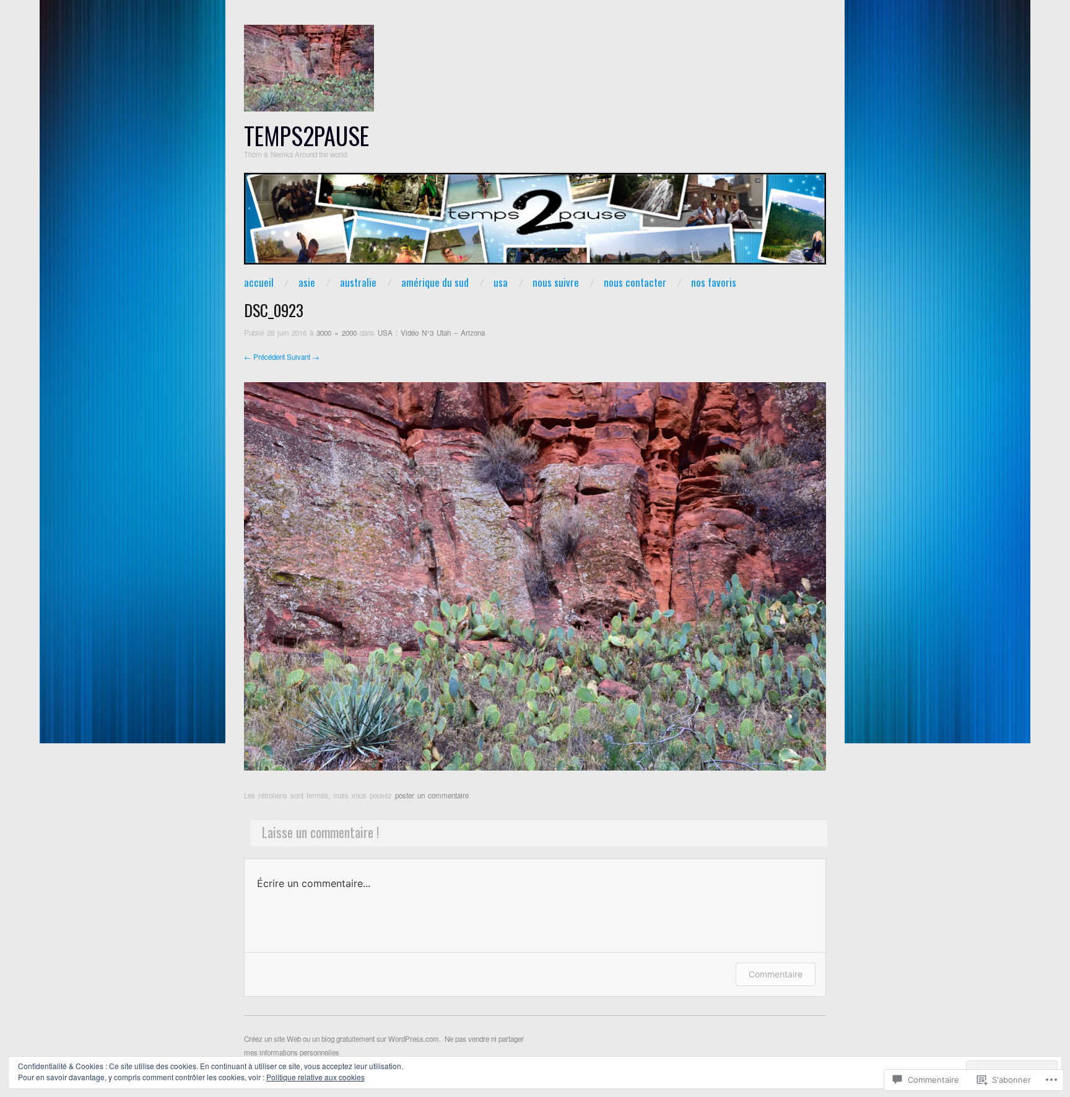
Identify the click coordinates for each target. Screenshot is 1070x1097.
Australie (358, 282)
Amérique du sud (435, 282)
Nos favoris (713, 282)
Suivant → (303, 357)
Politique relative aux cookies (315, 1077)
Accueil (259, 282)
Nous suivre (556, 282)
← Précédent (264, 357)
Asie (306, 282)
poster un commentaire (432, 795)
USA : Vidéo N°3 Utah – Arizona (431, 333)
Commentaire (775, 974)
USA (501, 282)
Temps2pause (306, 135)
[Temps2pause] (535, 223)
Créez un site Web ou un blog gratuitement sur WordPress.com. (342, 1039)
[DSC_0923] (535, 575)
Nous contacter (635, 282)
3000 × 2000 (336, 333)
